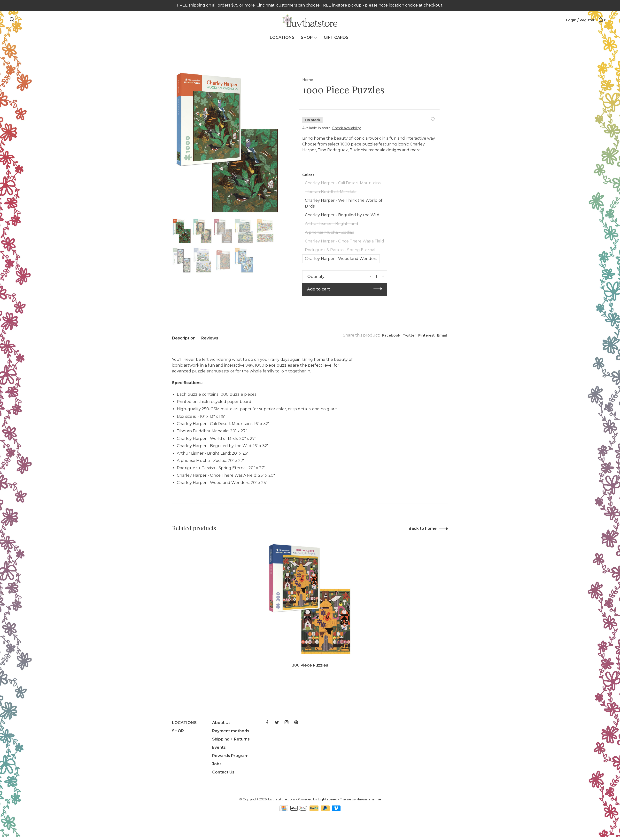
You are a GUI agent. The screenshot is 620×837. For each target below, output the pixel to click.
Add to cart (318, 289)
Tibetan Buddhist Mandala (330, 191)
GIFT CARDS (336, 37)
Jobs (217, 764)
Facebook (391, 335)
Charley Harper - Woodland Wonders (341, 258)
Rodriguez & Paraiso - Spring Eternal (340, 250)
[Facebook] (267, 722)
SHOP (307, 37)
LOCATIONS (282, 37)
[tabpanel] (227, 143)
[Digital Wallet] (299, 809)
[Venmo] (336, 809)
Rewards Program (230, 755)
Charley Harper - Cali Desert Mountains (342, 183)
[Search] (12, 20)
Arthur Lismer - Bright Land (331, 223)
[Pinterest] (296, 722)
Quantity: (316, 276)
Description (183, 338)
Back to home (423, 528)
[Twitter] (277, 722)
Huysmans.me (368, 799)
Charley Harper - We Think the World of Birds (343, 203)
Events (219, 747)
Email (442, 335)
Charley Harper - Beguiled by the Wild (342, 215)
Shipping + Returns (231, 739)
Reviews (209, 338)
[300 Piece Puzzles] (310, 599)
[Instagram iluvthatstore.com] (286, 722)
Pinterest (426, 335)
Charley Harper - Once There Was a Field (344, 241)
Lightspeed (327, 799)
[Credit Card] (284, 809)
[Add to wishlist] (433, 119)
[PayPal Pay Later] (326, 809)
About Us (221, 722)
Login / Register (580, 20)
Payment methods (230, 731)
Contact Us (223, 772)
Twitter (409, 335)
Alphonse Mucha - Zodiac (329, 232)
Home (307, 80)
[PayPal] (314, 809)
